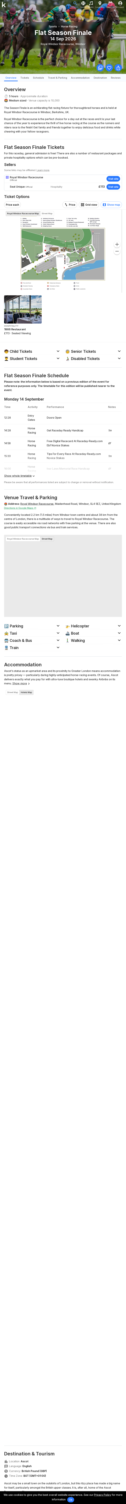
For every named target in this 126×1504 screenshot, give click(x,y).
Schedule (38, 77)
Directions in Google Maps (19, 508)
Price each (12, 204)
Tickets (24, 77)
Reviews (116, 77)
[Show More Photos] (100, 67)
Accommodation (80, 77)
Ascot (24, 1461)
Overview (10, 77)
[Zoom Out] (117, 251)
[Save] (109, 67)
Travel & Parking (57, 77)
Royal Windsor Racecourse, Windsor (63, 44)
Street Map (47, 213)
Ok (71, 1499)
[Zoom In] (117, 244)
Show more (19, 683)
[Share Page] (118, 67)
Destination (100, 77)
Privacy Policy (102, 1494)
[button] (32, 351)
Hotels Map (26, 692)
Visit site (113, 178)
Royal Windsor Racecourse (36, 503)
